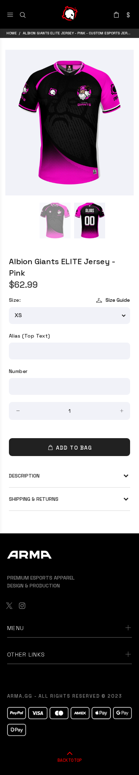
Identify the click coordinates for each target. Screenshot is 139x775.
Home (11, 33)
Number (18, 371)
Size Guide (117, 300)
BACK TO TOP (69, 759)
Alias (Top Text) (29, 336)
